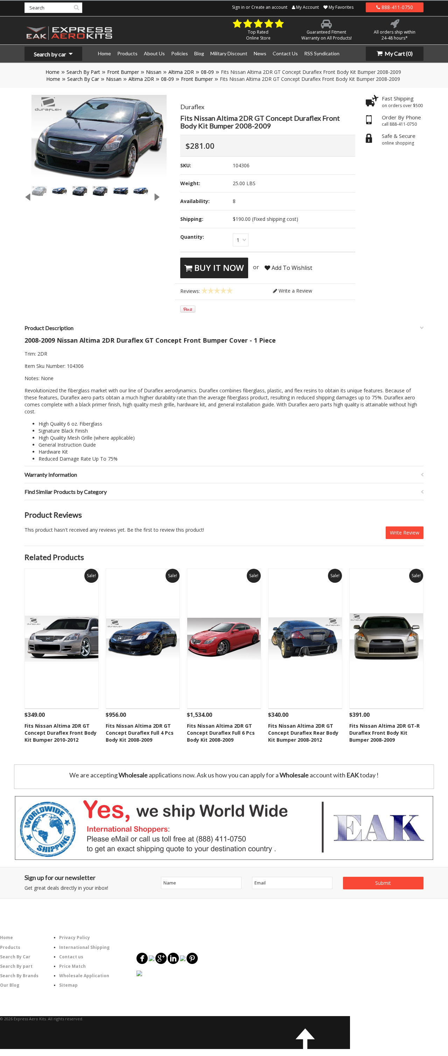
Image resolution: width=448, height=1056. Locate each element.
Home (52, 72)
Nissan (153, 72)
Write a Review (294, 290)
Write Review (404, 532)
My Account (307, 7)
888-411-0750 (396, 7)
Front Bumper (123, 72)
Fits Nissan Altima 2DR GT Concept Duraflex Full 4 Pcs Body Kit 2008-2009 (140, 732)
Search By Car (83, 79)
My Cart (398, 53)
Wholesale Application (84, 976)
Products (10, 947)
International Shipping (84, 947)
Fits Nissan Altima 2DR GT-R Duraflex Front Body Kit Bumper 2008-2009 (384, 732)
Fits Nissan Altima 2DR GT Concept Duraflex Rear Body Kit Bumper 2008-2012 (303, 732)
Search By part (16, 966)
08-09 (207, 72)
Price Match (72, 966)
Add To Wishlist (291, 268)
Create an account (269, 7)
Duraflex (192, 107)
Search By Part (83, 72)
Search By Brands (19, 976)
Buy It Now (218, 267)
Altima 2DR (181, 72)
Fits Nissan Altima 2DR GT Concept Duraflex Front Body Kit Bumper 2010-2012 (60, 732)
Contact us (71, 957)
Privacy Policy (74, 937)
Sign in (238, 7)
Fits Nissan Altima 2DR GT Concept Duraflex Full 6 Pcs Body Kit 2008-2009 (221, 732)
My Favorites (341, 7)
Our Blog (9, 985)
